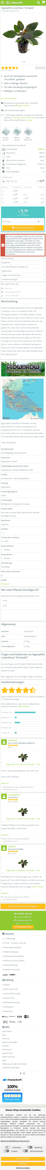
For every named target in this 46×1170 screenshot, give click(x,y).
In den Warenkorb (24, 227)
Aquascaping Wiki (9, 1042)
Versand (26, 215)
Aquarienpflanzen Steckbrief (13, 145)
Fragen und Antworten (11, 275)
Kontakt (5, 1046)
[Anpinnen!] (43, 67)
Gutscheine (7, 1031)
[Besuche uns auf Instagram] (24, 1073)
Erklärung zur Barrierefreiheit (14, 1064)
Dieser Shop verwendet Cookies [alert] (23, 1109)
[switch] (7, 1147)
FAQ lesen (8, 288)
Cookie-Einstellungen (11, 1067)
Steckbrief (6, 262)
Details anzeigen (23, 1168)
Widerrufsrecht (8, 1057)
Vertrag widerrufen (24, 927)
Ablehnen (23, 1163)
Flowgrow (5, 584)
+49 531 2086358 (11, 295)
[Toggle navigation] (2, 2)
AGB (4, 1060)
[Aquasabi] (14, 2)
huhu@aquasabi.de (12, 292)
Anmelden (24, 706)
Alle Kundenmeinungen (24, 906)
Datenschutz (7, 1053)
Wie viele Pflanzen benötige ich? (15, 267)
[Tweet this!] (40, 67)
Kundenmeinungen (10, 279)
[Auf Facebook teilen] (36, 67)
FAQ (4, 1035)
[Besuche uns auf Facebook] (21, 1073)
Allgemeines (7, 271)
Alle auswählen (23, 1158)
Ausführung (7, 177)
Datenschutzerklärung (10, 1141)
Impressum (7, 1049)
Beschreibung (7, 258)
